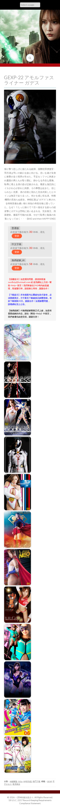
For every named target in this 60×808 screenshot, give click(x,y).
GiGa (20, 781)
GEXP (49, 781)
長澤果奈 (16, 784)
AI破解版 (13, 781)
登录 (17, 235)
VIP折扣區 (27, 781)
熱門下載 (36, 781)
